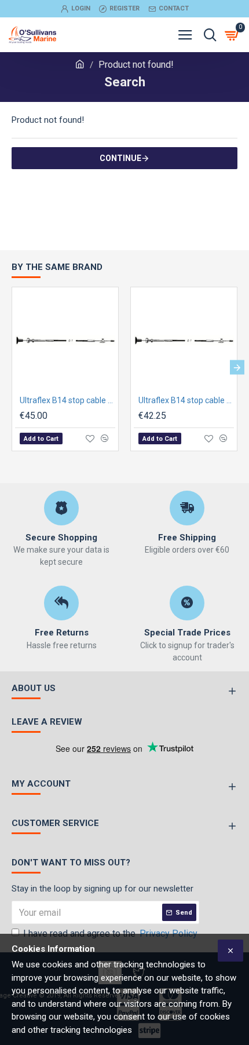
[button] (12, 367)
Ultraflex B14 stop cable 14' (186, 400)
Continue (120, 158)
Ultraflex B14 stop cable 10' (67, 400)
